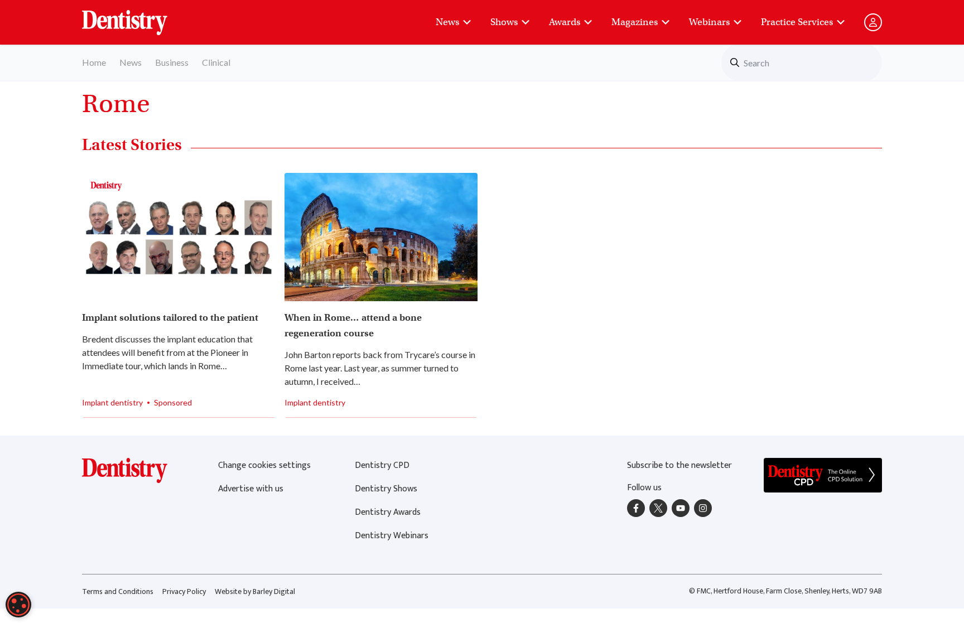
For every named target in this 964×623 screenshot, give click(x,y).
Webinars (709, 22)
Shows (504, 22)
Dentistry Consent (138, 16)
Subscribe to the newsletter (679, 465)
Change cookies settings (264, 465)
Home (94, 62)
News (447, 22)
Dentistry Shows (386, 488)
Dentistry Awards (388, 512)
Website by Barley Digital (255, 591)
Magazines (634, 22)
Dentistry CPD (382, 465)
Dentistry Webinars (391, 535)
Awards (564, 22)
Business (172, 62)
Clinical (216, 62)
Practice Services (797, 22)
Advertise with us (250, 488)
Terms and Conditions (117, 591)
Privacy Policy (184, 591)
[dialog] (18, 604)
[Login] (873, 22)
